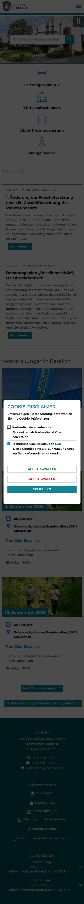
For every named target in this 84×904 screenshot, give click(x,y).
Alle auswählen (42, 469)
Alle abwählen (42, 479)
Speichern (42, 489)
